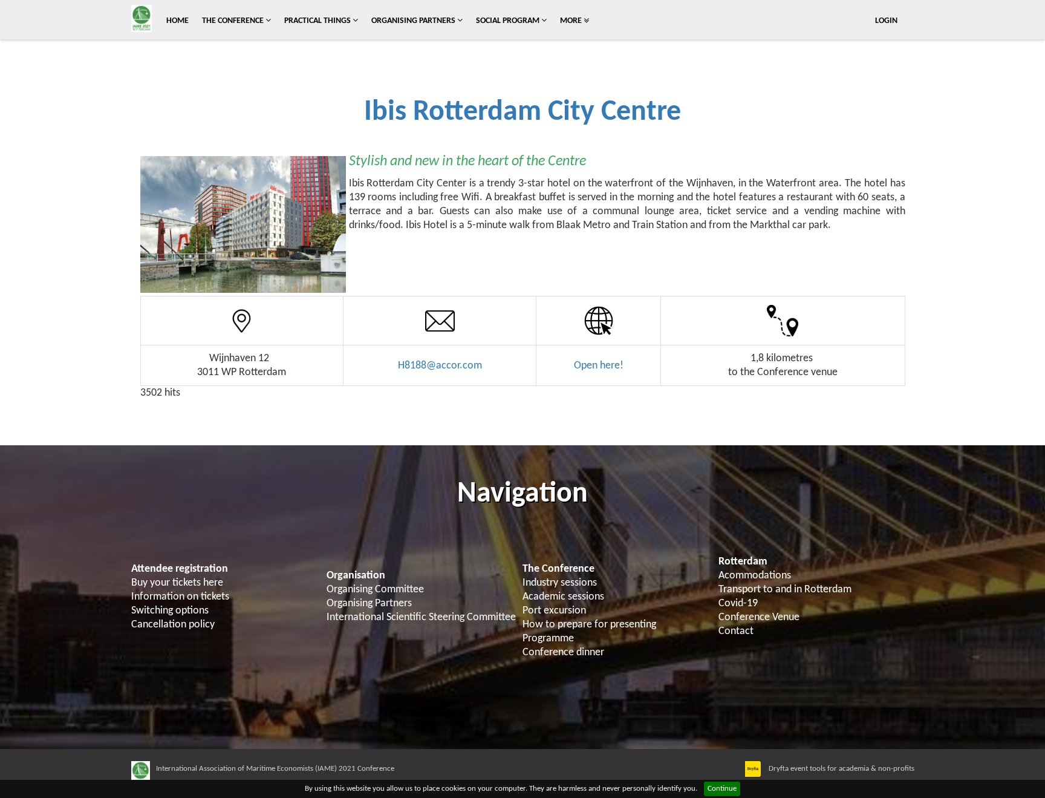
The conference (233, 20)
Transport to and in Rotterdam (784, 589)
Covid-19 (738, 603)
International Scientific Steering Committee (421, 617)
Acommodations (754, 575)
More (572, 20)
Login (886, 20)
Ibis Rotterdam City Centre (522, 112)
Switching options (170, 610)
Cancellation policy (173, 624)
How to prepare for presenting (589, 624)
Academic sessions (563, 597)
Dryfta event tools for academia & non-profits (840, 769)
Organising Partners (414, 20)
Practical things (318, 20)
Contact (736, 631)
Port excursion (554, 610)
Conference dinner (563, 652)
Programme (548, 638)
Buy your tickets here (177, 583)
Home (177, 20)
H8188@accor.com (440, 365)
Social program (508, 20)
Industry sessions (559, 583)
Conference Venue (758, 617)
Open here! (598, 365)
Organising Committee (375, 589)
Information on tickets (180, 597)
